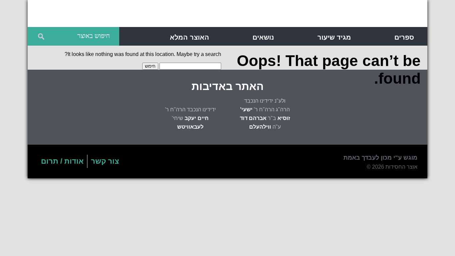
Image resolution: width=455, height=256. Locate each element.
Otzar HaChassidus (321, 14)
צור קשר (105, 161)
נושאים (263, 37)
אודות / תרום (62, 161)
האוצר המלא (189, 37)
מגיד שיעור (334, 37)
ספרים (404, 37)
